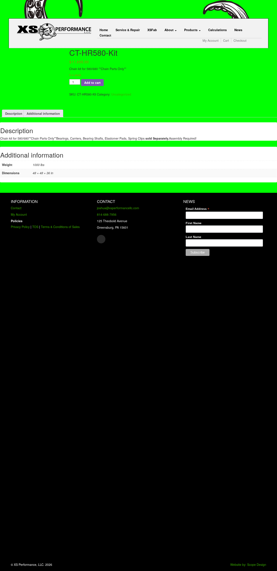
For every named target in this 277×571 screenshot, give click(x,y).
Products (191, 30)
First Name (193, 223)
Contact (105, 35)
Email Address (197, 209)
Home (104, 30)
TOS (35, 227)
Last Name (193, 237)
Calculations (217, 30)
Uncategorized (121, 94)
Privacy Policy (20, 227)
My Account (211, 40)
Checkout (240, 40)
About (169, 30)
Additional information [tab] (43, 113)
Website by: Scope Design (248, 564)
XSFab (152, 30)
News (238, 30)
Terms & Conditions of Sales (60, 227)
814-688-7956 (106, 214)
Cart (226, 40)
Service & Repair (128, 30)
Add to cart (92, 82)
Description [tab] (13, 113)
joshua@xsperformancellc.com (118, 208)
